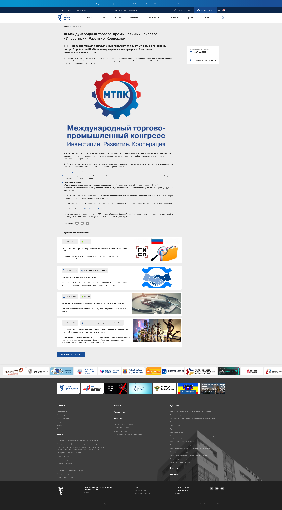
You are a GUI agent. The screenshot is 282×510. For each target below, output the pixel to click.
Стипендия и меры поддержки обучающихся (186, 452)
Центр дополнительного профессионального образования (191, 411)
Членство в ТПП (155, 18)
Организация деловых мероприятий (70, 470)
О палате (88, 18)
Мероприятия (134, 18)
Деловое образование (65, 463)
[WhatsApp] (82, 223)
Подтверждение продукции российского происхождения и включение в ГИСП (94, 249)
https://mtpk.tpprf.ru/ (93, 209)
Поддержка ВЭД (63, 456)
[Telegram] (87, 223)
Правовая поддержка (64, 460)
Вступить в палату (207, 10)
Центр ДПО (174, 18)
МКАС (69, 10)
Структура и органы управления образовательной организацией (193, 418)
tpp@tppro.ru (179, 493)
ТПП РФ (60, 10)
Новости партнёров (120, 431)
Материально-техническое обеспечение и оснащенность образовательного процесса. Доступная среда (197, 437)
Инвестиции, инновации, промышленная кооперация (76, 467)
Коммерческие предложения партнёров (128, 435)
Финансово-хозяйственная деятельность (184, 445)
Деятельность (62, 411)
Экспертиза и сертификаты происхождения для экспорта (77, 440)
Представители (62, 422)
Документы (174, 422)
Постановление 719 (81, 10)
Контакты (206, 18)
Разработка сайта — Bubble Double (212, 504)
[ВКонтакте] (77, 223)
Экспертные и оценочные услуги (69, 453)
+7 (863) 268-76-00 (183, 10)
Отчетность (61, 429)
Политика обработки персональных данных (111, 504)
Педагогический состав (178, 432)
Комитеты (60, 425)
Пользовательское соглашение (68, 504)
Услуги (103, 18)
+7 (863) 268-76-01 (181, 491)
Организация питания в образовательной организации (189, 455)
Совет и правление (64, 418)
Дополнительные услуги (66, 477)
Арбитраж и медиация (65, 474)
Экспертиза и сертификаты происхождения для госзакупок (78, 444)
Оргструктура (62, 415)
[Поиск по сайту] (218, 18)
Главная (66, 26)
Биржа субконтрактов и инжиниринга (79, 277)
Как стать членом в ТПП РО (123, 424)
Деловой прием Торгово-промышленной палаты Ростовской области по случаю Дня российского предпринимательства (95, 331)
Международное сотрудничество (182, 459)
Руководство (174, 429)
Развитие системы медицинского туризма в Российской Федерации (93, 303)
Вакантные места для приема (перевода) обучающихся (190, 448)
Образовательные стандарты (180, 462)
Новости (117, 18)
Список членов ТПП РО (122, 428)
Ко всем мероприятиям (70, 354)
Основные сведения (177, 415)
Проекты (190, 18)
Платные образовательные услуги (182, 441)
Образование (175, 425)
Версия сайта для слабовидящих (129, 10)
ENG (219, 10)
